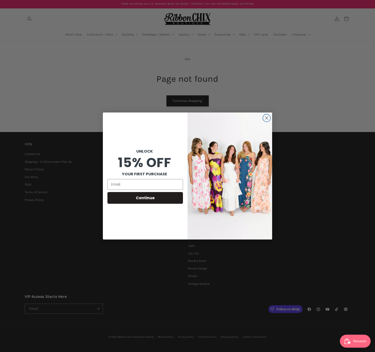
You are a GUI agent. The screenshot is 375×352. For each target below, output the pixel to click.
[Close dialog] (266, 118)
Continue (145, 197)
